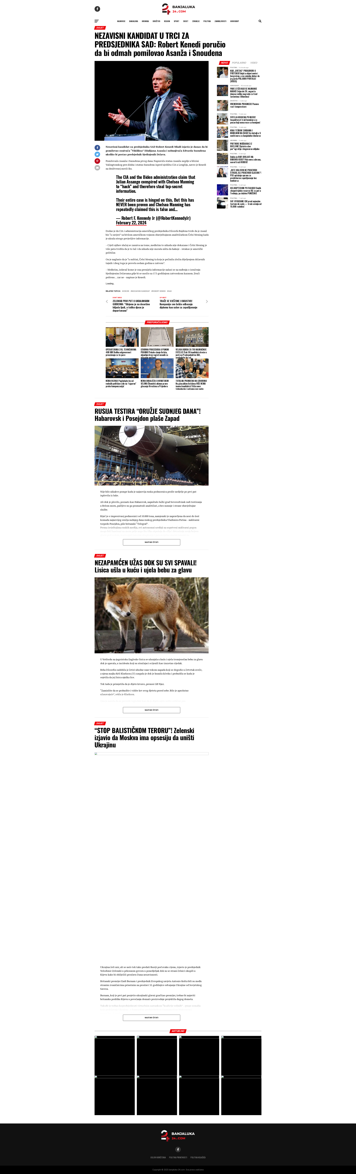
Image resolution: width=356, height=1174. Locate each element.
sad (170, 291)
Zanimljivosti (220, 21)
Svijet (185, 21)
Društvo (156, 21)
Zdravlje (196, 21)
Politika (207, 21)
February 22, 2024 (131, 222)
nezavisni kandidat (141, 291)
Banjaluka (133, 21)
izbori (126, 291)
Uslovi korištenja (158, 1157)
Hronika (145, 21)
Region (167, 21)
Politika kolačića (198, 1157)
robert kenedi (159, 291)
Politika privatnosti (178, 1157)
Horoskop (234, 21)
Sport (176, 21)
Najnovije (121, 21)
